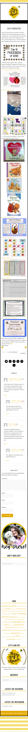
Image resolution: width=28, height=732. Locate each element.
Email (4, 500)
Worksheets (18, 639)
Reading (13, 630)
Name (4, 493)
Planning (21, 627)
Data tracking (10, 611)
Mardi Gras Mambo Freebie (10, 116)
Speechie (12, 424)
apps (3, 606)
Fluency (15, 614)
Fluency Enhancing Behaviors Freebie (14, 298)
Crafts (4, 611)
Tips (13, 636)
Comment (5, 478)
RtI (4, 633)
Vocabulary (11, 639)
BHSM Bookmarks (8, 258)
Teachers (9, 636)
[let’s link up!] (14, 657)
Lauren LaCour (16, 401)
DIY (20, 611)
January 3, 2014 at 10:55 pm (17, 402)
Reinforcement (21, 630)
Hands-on (16, 619)
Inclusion (21, 619)
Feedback (8, 614)
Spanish (22, 633)
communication (21, 609)
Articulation (11, 606)
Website (4, 507)
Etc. (22, 611)
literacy (11, 625)
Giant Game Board (8, 90)
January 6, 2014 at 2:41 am (17, 451)
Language (16, 622)
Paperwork (9, 627)
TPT (17, 636)
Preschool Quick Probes (10, 318)
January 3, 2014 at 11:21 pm (15, 425)
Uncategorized (13, 352)
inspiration (6, 622)
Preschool (5, 630)
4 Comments (23, 352)
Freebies (22, 614)
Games (4, 617)
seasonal (15, 633)
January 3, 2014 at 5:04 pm (15, 380)
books (8, 609)
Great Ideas (20, 617)
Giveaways (12, 617)
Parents (15, 627)
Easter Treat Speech (9, 217)
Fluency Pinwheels (8, 237)
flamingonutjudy (15, 379)
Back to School (22, 606)
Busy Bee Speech (14, 11)
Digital (16, 611)
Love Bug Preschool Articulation (12, 69)
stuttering (3, 636)
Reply (5, 395)
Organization (18, 625)
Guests (11, 619)
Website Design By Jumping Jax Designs (18, 713)
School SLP (8, 633)
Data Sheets (6, 278)
